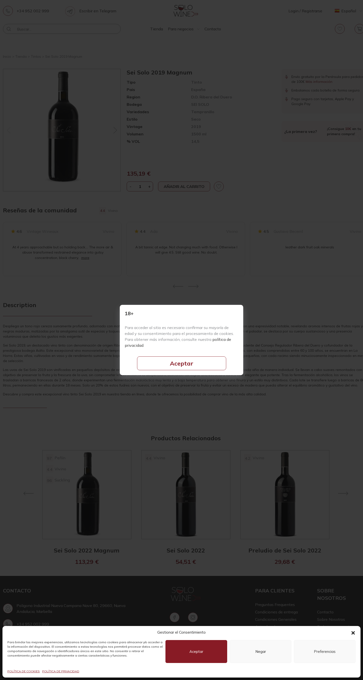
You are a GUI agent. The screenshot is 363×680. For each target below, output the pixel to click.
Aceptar (181, 363)
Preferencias (325, 651)
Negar (260, 651)
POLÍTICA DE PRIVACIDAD (60, 671)
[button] (353, 632)
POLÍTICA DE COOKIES (23, 671)
